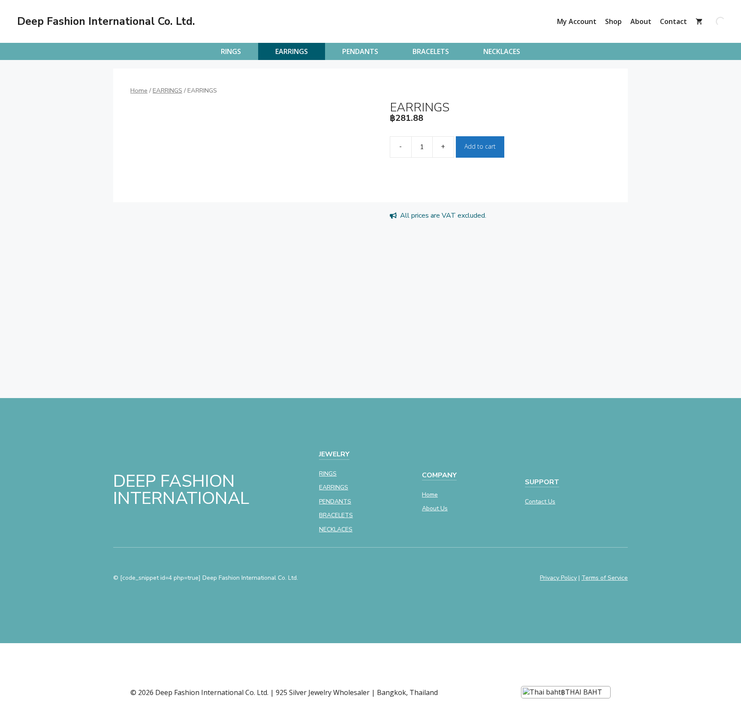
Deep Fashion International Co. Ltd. (106, 21)
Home (139, 90)
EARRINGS (291, 51)
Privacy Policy (558, 578)
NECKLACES (501, 51)
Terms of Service (604, 578)
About (640, 21)
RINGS (231, 51)
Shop (613, 21)
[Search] (713, 21)
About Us (435, 508)
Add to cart (480, 146)
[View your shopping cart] (699, 21)
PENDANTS (360, 51)
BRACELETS (431, 51)
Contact (673, 21)
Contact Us (540, 501)
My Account (576, 21)
